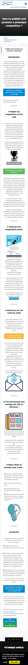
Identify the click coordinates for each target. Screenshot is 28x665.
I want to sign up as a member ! (18, 7)
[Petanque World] (7, 3)
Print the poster (14, 298)
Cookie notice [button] (12, 658)
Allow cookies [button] (14, 662)
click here (14, 270)
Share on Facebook (10, 621)
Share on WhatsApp (10, 625)
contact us (12, 611)
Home (5, 38)
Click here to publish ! (14, 163)
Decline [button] (5, 662)
